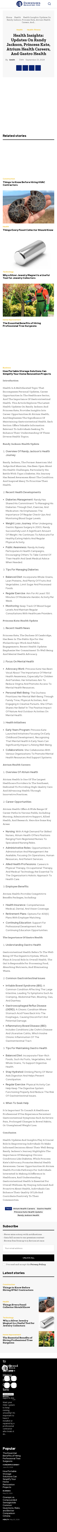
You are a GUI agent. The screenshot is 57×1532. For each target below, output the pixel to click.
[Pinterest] (31, 68)
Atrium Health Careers (24, 1208)
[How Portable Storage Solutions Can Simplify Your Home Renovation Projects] (28, 348)
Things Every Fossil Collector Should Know (28, 230)
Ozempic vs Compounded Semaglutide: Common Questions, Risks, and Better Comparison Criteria (11, 1506)
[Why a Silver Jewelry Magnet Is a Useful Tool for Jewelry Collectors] (28, 252)
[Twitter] (25, 68)
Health (17, 17)
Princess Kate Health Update (28, 1212)
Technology (8, 272)
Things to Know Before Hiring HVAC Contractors (24, 183)
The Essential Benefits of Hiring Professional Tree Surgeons (22, 324)
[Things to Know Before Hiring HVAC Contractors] (28, 159)
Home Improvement (12, 320)
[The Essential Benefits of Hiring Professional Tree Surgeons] (28, 300)
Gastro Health (44, 1208)
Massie (6, 1396)
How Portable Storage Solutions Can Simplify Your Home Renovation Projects (27, 372)
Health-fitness (34, 30)
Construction (9, 179)
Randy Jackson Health (28, 1215)
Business (7, 368)
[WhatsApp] (38, 68)
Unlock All (28, 1258)
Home (9, 17)
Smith (12, 60)
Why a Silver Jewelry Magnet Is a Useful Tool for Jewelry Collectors (26, 276)
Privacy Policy (38, 1264)
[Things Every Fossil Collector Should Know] (28, 206)
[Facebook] (19, 68)
